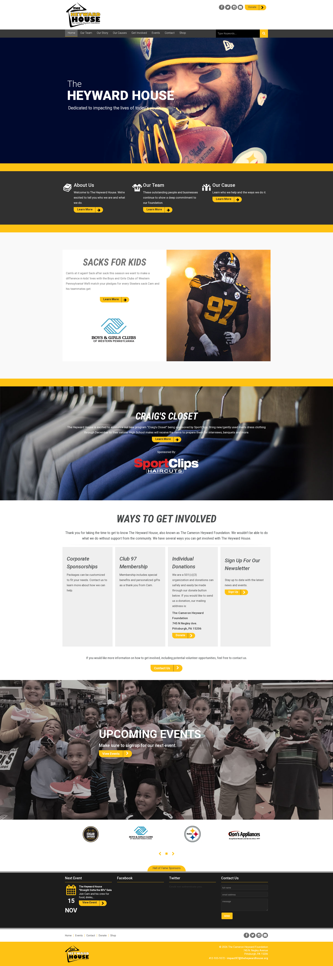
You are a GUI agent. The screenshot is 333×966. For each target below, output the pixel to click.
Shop (113, 935)
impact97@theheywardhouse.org (247, 958)
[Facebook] (221, 7)
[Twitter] (228, 7)
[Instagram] (234, 7)
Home (68, 935)
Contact (90, 935)
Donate (103, 935)
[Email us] (240, 7)
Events (79, 935)
